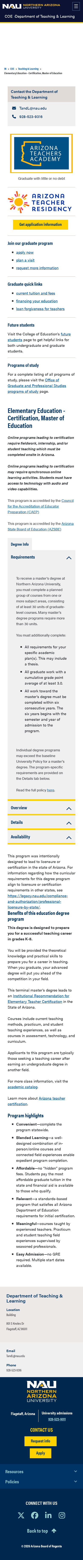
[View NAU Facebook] (34, 1515)
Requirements (23, 556)
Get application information (40, 224)
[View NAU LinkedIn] (48, 1515)
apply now (25, 252)
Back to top (37, 1530)
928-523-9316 (13, 1370)
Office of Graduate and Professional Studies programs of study (37, 385)
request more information (37, 267)
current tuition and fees (35, 293)
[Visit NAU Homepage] (42, 1391)
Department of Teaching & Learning (45, 16)
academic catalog (22, 1086)
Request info (40, 1441)
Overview (19, 807)
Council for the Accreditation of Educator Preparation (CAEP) (41, 506)
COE (9, 16)
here (50, 789)
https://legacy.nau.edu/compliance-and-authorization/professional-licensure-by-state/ (38, 901)
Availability (20, 836)
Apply (40, 1453)
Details (17, 822)
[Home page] (31, 6)
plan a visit (25, 260)
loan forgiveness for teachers (40, 308)
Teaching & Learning (28, 69)
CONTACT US (41, 1429)
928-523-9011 (57, 1419)
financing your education (37, 300)
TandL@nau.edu (15, 1355)
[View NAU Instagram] (62, 1515)
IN (5, 69)
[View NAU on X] (21, 1515)
